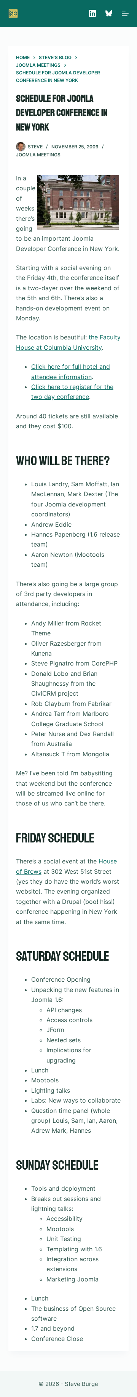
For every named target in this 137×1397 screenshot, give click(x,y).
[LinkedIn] (92, 13)
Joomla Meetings (38, 155)
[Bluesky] (108, 13)
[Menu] (125, 13)
